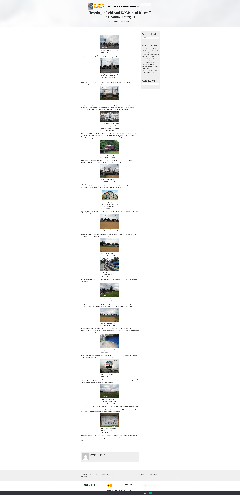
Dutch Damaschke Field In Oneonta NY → (148, 474)
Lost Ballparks (110, 490)
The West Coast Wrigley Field (150, 66)
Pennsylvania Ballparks (112, 448)
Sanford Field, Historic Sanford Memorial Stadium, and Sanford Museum (150, 56)
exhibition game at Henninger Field (124, 184)
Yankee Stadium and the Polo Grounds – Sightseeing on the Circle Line (150, 50)
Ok (150, 493)
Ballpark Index (129, 490)
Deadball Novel (122, 490)
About (116, 490)
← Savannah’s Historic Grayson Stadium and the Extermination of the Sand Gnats (99, 475)
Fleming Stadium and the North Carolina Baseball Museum (149, 62)
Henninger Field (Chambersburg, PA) (96, 448)
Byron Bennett (120, 21)
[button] (108, 485)
